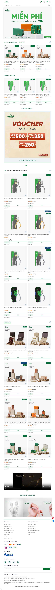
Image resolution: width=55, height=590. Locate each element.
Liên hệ (5, 536)
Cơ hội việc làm (7, 534)
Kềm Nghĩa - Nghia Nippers (27, 586)
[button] (26, 165)
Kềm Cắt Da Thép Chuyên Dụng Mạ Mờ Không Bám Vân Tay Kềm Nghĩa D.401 (43, 95)
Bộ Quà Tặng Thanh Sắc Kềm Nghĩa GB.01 (36, 459)
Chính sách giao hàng (32, 528)
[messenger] (53, 521)
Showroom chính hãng (8, 526)
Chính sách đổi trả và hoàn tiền (34, 530)
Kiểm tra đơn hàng (31, 532)
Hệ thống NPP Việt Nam (8, 528)
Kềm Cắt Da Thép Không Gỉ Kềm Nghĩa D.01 (13, 307)
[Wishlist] (17, 58)
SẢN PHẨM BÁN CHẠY (9, 75)
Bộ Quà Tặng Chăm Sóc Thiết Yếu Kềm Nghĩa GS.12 (43, 62)
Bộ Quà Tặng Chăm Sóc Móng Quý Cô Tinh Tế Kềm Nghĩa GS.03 (38, 350)
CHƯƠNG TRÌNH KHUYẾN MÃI (27, 160)
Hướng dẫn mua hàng (32, 524)
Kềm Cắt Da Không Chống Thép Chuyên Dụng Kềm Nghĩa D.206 (10, 95)
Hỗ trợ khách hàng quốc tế (9, 530)
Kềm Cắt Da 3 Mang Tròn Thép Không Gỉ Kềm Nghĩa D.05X (14, 271)
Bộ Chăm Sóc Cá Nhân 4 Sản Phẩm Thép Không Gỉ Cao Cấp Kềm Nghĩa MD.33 (27, 62)
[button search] (49, 5)
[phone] (53, 517)
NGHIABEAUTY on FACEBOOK (27, 495)
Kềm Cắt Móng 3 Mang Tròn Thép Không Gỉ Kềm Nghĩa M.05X (39, 271)
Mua (14, 68)
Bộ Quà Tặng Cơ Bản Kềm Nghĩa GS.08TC (12, 386)
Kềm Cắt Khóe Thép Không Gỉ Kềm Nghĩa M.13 (37, 198)
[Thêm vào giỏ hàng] (6, 69)
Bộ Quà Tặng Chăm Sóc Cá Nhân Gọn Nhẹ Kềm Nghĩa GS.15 (15, 423)
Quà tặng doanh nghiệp (8, 532)
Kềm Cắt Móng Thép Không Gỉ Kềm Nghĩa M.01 (37, 307)
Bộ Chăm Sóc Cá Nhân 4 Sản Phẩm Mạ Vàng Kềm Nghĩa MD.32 (11, 62)
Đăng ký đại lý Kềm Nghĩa (8, 538)
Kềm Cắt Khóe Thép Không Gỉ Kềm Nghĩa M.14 (13, 198)
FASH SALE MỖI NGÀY (11, 42)
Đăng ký (46, 569)
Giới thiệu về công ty (7, 524)
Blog (29, 534)
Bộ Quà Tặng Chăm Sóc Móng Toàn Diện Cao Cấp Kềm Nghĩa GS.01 (15, 350)
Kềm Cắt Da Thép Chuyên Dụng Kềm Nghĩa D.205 (27, 95)
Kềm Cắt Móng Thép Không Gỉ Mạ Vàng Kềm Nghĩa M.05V (38, 235)
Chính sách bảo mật (31, 526)
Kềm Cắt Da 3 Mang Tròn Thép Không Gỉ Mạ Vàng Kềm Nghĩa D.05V (15, 235)
